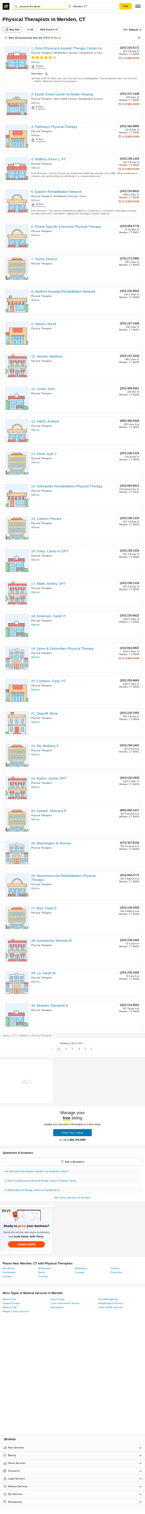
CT (14, 1035)
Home (6, 1035)
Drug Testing (57, 1299)
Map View (14, 29)
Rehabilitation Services (66, 53)
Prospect (7, 1276)
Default (133, 29)
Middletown (45, 1268)
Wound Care (9, 1299)
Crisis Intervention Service (65, 1303)
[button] (138, 6)
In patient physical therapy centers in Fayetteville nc (32, 1190)
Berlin (42, 1272)
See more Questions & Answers (72, 1197)
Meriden (24, 1035)
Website (35, 62)
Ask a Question (74, 1161)
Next (91, 1049)
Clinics (82, 196)
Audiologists (57, 1307)
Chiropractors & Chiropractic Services (99, 53)
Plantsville (116, 1272)
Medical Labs (10, 1307)
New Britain (9, 1268)
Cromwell (80, 1272)
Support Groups (11, 1303)
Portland (43, 1276)
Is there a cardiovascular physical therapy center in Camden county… (41, 1180)
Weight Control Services (16, 1311)
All (31, 29)
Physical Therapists (41, 53)
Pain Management (108, 1299)
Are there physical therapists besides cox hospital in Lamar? (37, 1171)
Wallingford (81, 1268)
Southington (9, 1272)
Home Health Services (65, 99)
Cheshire (115, 1268)
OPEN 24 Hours (52, 37)
